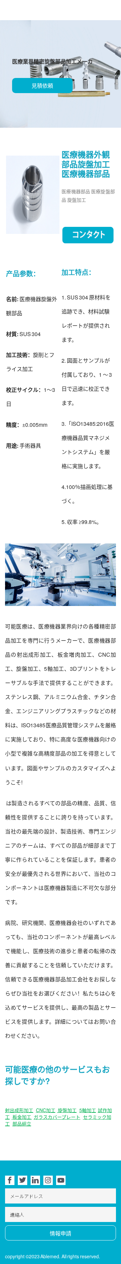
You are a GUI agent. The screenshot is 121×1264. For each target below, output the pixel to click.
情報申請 (60, 1233)
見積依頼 (42, 85)
